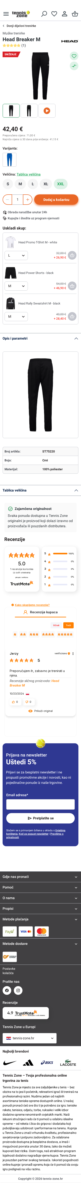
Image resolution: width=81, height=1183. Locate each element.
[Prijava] (64, 13)
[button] (12, 605)
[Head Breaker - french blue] (9, 160)
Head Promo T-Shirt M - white (37, 242)
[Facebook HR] (7, 990)
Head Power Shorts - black (36, 273)
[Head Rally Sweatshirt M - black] (11, 303)
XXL (60, 184)
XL (48, 185)
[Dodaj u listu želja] (74, 56)
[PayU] (10, 931)
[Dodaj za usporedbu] (74, 66)
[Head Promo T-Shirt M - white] (11, 242)
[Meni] (6, 13)
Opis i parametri (15, 338)
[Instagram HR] (18, 990)
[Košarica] (74, 14)
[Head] (69, 41)
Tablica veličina (15, 490)
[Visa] (26, 931)
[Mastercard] (42, 931)
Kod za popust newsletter (33, 833)
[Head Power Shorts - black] (11, 272)
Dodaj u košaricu (56, 200)
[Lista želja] (54, 14)
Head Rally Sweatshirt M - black (39, 303)
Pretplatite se (43, 818)
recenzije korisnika (21, 571)
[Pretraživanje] (43, 13)
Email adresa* (17, 795)
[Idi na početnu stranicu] (21, 14)
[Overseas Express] (10, 957)
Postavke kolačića (7, 971)
